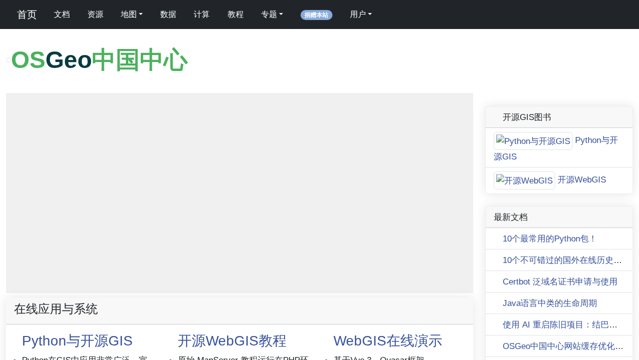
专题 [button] (269, 14)
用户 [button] (358, 14)
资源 (95, 14)
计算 (202, 14)
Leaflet (390, 302)
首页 (25, 14)
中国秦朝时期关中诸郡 (441, 302)
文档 (62, 14)
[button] (19, 120)
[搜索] (392, 14)
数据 (168, 14)
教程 (236, 14)
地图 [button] (129, 14)
